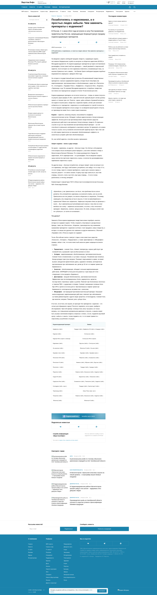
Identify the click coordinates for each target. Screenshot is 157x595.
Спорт (69, 11)
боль (64, 440)
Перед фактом (34, 11)
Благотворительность (76, 470)
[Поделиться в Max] (96, 42)
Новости (32, 7)
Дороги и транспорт (51, 583)
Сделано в (32, 592)
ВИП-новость (25, 11)
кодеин (61, 440)
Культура (66, 569)
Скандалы (48, 574)
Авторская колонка (69, 574)
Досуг (47, 563)
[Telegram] (104, 543)
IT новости (63, 11)
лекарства (68, 440)
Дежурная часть (54, 11)
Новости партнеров (51, 569)
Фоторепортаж (100, 11)
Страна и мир (44, 11)
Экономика (83, 11)
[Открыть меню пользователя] (130, 7)
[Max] (121, 543)
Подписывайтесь (72, 416)
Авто (71, 456)
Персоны (66, 566)
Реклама (47, 7)
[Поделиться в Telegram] (78, 42)
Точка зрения (119, 11)
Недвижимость (110, 11)
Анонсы (48, 566)
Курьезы (127, 11)
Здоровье (59, 16)
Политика (75, 11)
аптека (72, 440)
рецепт (76, 440)
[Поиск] (134, 7)
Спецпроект (91, 11)
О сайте (39, 7)
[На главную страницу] (28, 2)
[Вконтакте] (88, 543)
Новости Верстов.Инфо (52, 577)
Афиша (54, 7)
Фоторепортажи (64, 7)
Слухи (65, 563)
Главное (24, 7)
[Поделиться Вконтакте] (61, 42)
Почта (65, 580)
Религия (48, 580)
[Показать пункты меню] (134, 11)
